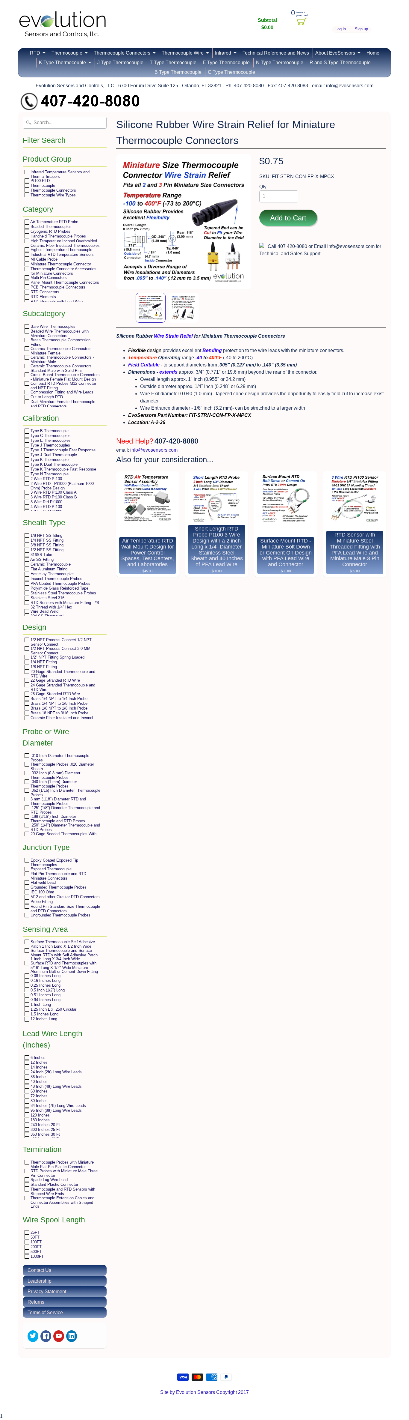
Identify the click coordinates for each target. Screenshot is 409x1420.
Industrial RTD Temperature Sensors (61, 254)
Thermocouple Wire (183, 52)
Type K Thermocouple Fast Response (62, 469)
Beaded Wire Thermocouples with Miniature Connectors (59, 333)
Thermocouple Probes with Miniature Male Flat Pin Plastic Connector (61, 1164)
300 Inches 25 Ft (44, 1129)
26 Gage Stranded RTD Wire (54, 694)
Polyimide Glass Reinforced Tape (58, 588)
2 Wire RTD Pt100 (45, 479)
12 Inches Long (43, 1019)
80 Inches (38, 1101)
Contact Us (39, 1270)
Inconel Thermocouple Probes (55, 578)
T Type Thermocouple (173, 62)
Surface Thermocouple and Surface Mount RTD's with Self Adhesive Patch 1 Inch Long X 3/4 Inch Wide (63, 954)
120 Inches (39, 1115)
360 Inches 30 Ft (44, 1134)
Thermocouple (66, 52)
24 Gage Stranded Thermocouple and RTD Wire (62, 687)
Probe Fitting (41, 901)
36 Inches (38, 1077)
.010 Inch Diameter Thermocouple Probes (59, 757)
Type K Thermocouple (49, 459)
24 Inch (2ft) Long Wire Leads (55, 1072)
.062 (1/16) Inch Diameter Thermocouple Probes (64, 792)
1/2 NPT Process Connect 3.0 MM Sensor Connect (59, 650)
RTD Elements (42, 296)
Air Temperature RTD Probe (53, 222)
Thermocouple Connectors (122, 52)
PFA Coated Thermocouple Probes (59, 583)
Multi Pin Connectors (48, 277)
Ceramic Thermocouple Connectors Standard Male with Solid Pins (60, 368)
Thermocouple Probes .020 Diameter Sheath (61, 766)
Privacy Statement (47, 1291)
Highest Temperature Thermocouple (60, 249)
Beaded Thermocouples (50, 226)
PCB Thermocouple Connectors (57, 287)
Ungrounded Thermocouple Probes (59, 915)
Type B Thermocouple (49, 431)
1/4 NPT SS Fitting (46, 540)
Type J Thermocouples (49, 445)
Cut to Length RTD (46, 397)
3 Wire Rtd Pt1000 (45, 502)
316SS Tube (40, 554)
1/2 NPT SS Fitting (46, 550)
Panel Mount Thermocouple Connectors (64, 282)
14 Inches (38, 1067)
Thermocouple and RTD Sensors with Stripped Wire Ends (62, 1191)
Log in (340, 29)
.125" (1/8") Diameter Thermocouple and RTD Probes (64, 810)
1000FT (36, 1256)
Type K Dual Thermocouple (53, 464)
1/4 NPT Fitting (43, 662)
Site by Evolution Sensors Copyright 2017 (204, 1392)
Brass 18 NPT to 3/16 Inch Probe (58, 713)
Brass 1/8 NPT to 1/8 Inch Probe (58, 708)
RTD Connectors (44, 292)
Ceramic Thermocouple (50, 564)
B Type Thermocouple (178, 72)
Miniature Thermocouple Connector (60, 264)
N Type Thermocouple (279, 62)
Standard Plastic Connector (53, 1184)
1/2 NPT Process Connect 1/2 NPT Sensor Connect (60, 642)
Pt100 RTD (39, 180)
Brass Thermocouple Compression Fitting (59, 342)
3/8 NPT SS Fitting (46, 545)
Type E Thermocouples (50, 440)
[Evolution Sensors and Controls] (62, 29)
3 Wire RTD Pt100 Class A (53, 492)
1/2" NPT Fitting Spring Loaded (56, 657)
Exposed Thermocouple (50, 869)
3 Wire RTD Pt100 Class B (53, 497)
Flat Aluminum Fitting (48, 569)
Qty (262, 186)
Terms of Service (45, 1312)
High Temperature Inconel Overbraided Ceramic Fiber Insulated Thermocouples (64, 243)
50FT (34, 1237)
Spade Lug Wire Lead (48, 1179)
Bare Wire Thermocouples (52, 326)
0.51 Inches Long (44, 995)
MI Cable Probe (43, 259)
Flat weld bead (42, 882)
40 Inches (38, 1081)
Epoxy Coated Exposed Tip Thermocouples (53, 862)
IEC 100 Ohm (41, 892)
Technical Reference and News (276, 52)
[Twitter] (33, 1336)
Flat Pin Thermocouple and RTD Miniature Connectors (57, 875)
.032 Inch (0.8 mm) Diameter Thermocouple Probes (54, 775)
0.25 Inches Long (44, 985)
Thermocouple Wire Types (52, 195)
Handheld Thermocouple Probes (57, 236)
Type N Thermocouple (49, 474)
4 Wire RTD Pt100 (45, 506)
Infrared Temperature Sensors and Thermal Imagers (59, 174)
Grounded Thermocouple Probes (58, 887)
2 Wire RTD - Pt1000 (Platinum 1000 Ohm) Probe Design (61, 485)
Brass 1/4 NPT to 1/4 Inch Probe (58, 698)
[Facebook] (45, 1336)
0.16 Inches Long (44, 980)
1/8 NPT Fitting (43, 667)
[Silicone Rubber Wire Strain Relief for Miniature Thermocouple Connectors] (151, 308)
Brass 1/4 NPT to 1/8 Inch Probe (58, 703)
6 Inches (37, 1057)
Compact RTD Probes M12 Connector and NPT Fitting (62, 385)
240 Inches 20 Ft (44, 1125)
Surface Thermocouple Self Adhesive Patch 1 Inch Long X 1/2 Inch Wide (62, 944)
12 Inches (38, 1062)
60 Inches (38, 1091)
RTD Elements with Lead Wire (56, 301)
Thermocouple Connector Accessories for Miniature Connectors (62, 271)
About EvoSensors (335, 52)
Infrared (223, 52)
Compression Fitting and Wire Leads (61, 392)
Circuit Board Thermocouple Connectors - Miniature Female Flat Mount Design (64, 376)
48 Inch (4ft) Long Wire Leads (55, 1086)
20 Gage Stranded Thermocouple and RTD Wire (62, 673)
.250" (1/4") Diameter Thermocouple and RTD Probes (64, 827)
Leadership (39, 1281)
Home (372, 52)
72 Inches (38, 1096)
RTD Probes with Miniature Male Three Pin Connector (63, 1173)
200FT (35, 1247)
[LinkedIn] (71, 1336)
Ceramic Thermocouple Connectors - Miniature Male (61, 359)
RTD (35, 52)
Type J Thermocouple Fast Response (62, 450)
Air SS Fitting (41, 559)
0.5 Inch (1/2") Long (47, 990)
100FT (35, 1242)
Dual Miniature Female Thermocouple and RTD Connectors (62, 403)
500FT (35, 1251)
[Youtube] (58, 1336)
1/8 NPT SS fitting (45, 535)
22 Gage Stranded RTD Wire (54, 680)
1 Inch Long (40, 1004)
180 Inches (39, 1120)
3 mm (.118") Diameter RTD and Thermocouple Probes (57, 801)
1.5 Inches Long (43, 1014)
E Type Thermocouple (226, 62)
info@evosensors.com (154, 450)
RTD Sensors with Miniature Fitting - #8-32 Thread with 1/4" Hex (64, 604)
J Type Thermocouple (120, 62)
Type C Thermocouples (50, 435)
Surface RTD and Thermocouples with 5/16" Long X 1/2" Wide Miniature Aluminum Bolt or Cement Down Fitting (63, 967)
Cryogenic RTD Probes (49, 231)
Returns (36, 1302)
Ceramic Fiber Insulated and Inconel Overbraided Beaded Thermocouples (61, 720)
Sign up (361, 29)
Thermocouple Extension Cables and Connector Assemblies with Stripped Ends (61, 1202)
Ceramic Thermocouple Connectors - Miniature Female (61, 350)
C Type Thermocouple (231, 72)
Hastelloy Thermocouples (52, 574)
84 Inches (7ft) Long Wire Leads (57, 1105)
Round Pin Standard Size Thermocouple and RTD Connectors (64, 908)
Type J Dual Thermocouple (53, 455)
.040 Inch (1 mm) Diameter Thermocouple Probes (53, 783)
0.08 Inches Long (44, 975)
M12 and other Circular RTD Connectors (64, 897)
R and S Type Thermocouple (340, 62)
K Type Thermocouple (62, 62)
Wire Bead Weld (43, 611)
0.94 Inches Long (44, 999)
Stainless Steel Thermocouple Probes (62, 593)
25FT (34, 1232)
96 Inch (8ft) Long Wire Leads (55, 1110)
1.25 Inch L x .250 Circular (52, 1009)
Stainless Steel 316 (46, 598)
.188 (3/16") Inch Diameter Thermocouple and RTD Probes (57, 818)
